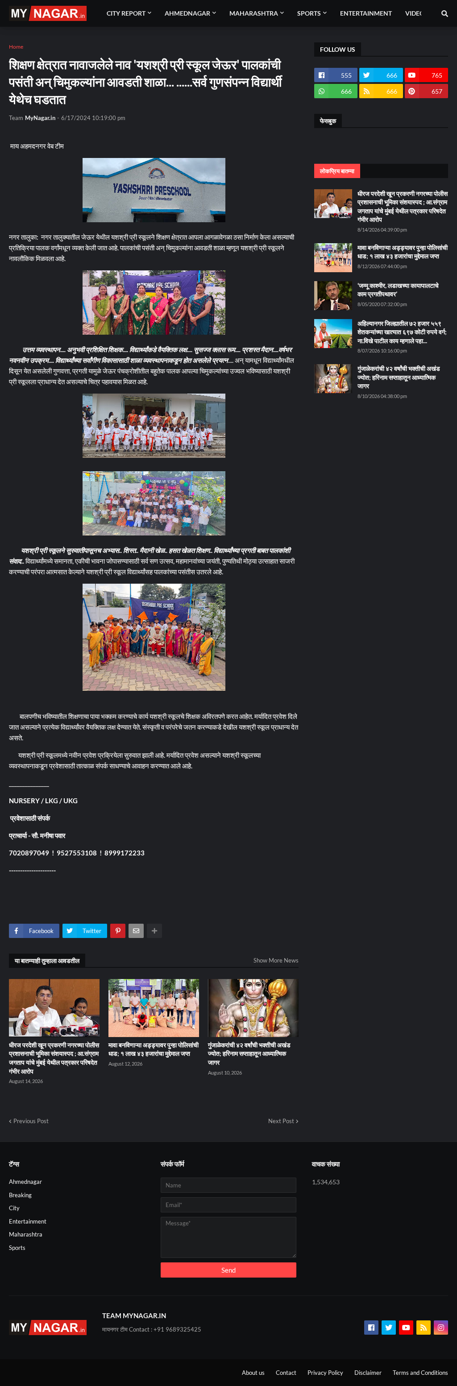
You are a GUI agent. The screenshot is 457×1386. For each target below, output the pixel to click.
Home (16, 46)
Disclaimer (368, 1372)
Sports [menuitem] (309, 13)
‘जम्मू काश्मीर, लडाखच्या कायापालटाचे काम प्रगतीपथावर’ (398, 290)
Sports (17, 1247)
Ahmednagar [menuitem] (187, 13)
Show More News (276, 960)
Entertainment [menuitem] (366, 13)
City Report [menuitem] (126, 13)
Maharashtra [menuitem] (253, 13)
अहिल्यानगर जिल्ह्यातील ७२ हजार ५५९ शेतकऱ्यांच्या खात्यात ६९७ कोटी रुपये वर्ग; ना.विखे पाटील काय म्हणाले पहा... (402, 332)
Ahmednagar (25, 1181)
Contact (286, 1372)
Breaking (20, 1195)
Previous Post (31, 1121)
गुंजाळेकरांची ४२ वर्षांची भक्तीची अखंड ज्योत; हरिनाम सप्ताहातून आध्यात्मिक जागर (249, 1053)
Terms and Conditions (420, 1372)
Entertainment (27, 1221)
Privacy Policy (325, 1372)
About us (253, 1372)
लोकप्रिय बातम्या (337, 170)
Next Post (281, 1121)
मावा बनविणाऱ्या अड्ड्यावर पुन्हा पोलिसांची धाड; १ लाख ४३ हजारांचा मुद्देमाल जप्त (153, 1049)
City (14, 1208)
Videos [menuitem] (416, 13)
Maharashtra (25, 1234)
